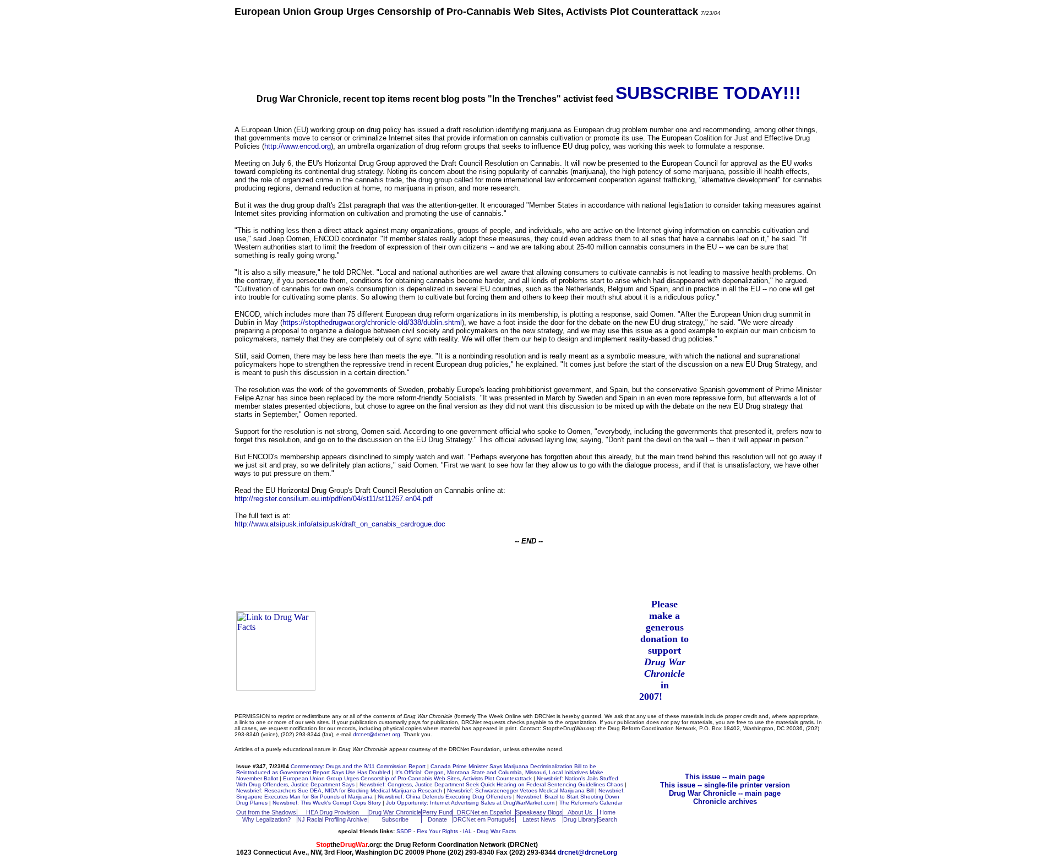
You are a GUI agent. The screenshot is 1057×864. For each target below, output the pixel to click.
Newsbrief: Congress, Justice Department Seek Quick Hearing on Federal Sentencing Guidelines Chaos (491, 784)
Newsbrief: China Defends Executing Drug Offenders (444, 797)
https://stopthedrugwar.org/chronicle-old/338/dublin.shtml (372, 322)
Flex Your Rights (437, 831)
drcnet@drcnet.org (376, 734)
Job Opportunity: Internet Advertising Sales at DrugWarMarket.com (470, 803)
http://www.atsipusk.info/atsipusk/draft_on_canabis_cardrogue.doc (340, 524)
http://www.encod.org (297, 146)
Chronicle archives (725, 801)
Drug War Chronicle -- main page (725, 793)
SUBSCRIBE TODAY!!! (708, 93)
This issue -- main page (725, 777)
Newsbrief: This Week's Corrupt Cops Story (327, 803)
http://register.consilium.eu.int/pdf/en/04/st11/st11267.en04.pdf (334, 499)
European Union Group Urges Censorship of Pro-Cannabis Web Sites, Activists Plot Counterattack (407, 778)
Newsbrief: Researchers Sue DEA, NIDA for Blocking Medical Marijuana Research (339, 790)
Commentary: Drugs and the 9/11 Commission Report (358, 766)
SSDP (404, 831)
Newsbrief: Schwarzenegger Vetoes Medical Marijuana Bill (520, 790)
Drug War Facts (496, 831)
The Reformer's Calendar (591, 803)
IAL (467, 831)
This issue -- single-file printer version (725, 785)
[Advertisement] (528, 49)
